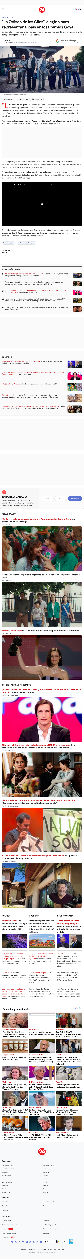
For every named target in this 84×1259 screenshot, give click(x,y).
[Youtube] (23, 1242)
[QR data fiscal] (71, 1243)
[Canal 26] (42, 1152)
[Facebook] (12, 1242)
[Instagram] (16, 1242)
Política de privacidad (50, 1225)
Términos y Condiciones (37, 1249)
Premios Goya (8, 243)
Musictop (5, 1210)
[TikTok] (30, 1242)
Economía (34, 916)
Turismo (45, 1192)
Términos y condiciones (10, 1225)
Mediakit (7, 1229)
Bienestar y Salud (48, 1165)
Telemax (45, 1206)
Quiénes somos (7, 1220)
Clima (45, 1169)
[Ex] (19, 1242)
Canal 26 (9, 40)
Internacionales (65, 916)
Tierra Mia (5, 1206)
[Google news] (41, 1242)
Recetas (4, 1189)
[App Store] (49, 1242)
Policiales (5, 1185)
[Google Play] (61, 1242)
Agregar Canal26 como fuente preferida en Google (70, 41)
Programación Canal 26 (50, 1229)
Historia (4, 1179)
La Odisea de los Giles (26, 243)
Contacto (46, 1220)
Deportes (5, 1172)
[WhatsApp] (34, 1242)
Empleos (46, 1233)
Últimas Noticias (7, 1165)
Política (6, 916)
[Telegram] (37, 1242)
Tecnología (46, 1189)
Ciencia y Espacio (8, 1169)
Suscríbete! (75, 498)
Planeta (45, 1182)
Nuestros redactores (9, 1233)
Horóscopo (46, 1179)
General (45, 1175)
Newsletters (8, 1237)
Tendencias (6, 1192)
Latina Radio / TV (48, 1202)
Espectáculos (7, 17)
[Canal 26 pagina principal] (42, 12)
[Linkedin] (27, 1242)
